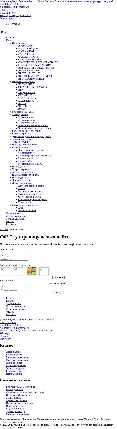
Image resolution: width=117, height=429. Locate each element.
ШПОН (22, 103)
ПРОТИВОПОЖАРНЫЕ (31, 78)
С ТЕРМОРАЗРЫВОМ (30, 59)
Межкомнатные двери (23, 81)
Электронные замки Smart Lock (34, 128)
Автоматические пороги (31, 185)
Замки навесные (26, 120)
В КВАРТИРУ (25, 46)
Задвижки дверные (22, 139)
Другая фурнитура (21, 183)
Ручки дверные (20, 147)
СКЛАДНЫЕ (25, 95)
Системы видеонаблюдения (32, 199)
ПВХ (21, 89)
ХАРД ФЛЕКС (26, 100)
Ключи (21, 188)
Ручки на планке (27, 153)
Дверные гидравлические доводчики (31, 136)
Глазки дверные (20, 133)
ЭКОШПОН (24, 106)
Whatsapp (5, 15)
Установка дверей (15, 218)
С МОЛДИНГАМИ (28, 56)
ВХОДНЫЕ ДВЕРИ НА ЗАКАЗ (35, 76)
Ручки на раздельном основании (35, 155)
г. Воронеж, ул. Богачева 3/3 (14, 6)
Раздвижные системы (29, 194)
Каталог (10, 40)
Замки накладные (27, 122)
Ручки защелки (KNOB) (30, 164)
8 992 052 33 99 (8, 12)
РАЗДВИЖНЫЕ (26, 92)
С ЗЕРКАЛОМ (26, 51)
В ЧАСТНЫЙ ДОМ (28, 48)
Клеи (21, 207)
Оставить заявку (8, 18)
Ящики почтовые (21, 180)
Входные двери (20, 43)
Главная (10, 37)
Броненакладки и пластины (26, 131)
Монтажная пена (27, 210)
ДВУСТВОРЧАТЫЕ (29, 70)
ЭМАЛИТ (23, 109)
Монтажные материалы (24, 205)
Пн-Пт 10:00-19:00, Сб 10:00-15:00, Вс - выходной (26, 330)
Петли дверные (20, 166)
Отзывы (10, 221)
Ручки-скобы (25, 161)
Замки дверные (20, 114)
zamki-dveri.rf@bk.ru (10, 4)
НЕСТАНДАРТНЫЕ (29, 73)
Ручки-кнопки (25, 158)
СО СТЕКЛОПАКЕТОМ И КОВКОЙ (38, 62)
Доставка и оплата (15, 216)
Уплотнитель (25, 202)
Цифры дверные (20, 177)
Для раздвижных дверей (31, 150)
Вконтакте (25, 15)
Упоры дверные (20, 169)
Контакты (11, 224)
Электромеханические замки (33, 125)
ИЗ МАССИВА (26, 84)
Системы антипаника (29, 196)
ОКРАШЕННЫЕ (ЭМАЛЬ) (32, 87)
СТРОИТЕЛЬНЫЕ (28, 98)
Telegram (14, 15)
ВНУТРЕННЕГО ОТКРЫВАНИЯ (36, 67)
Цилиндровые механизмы (25, 174)
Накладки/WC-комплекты (25, 144)
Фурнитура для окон (23, 172)
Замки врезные (26, 117)
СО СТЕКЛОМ (26, 54)
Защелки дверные (21, 142)
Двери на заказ (13, 213)
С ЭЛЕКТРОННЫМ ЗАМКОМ (34, 65)
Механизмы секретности (31, 191)
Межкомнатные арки (23, 111)
